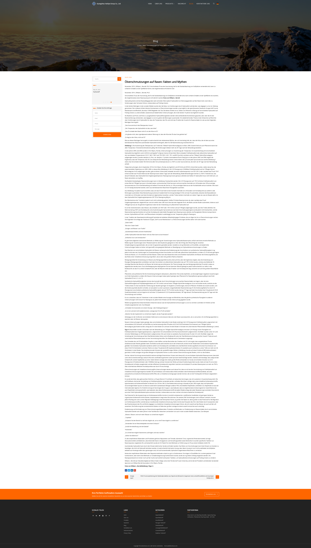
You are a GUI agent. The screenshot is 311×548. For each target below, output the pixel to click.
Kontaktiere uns (203, 4)
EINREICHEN (107, 134)
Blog (191, 4)
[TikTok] (109, 515)
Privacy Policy (127, 533)
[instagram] (106, 515)
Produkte (169, 4)
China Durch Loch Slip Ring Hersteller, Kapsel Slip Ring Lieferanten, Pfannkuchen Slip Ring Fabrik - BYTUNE (201, 516)
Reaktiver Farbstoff (160, 533)
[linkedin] (96, 515)
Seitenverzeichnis (128, 530)
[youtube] (103, 515)
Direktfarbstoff (159, 525)
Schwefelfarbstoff (160, 530)
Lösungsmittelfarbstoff (161, 528)
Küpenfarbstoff (159, 515)
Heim (150, 4)
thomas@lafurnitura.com (170, 546)
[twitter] (99, 515)
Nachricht (182, 4)
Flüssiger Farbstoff (160, 523)
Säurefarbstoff (159, 517)
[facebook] (93, 515)
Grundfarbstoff (159, 520)
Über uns (158, 4)
